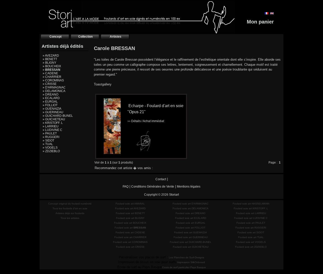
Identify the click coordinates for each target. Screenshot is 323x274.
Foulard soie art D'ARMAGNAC (190, 203)
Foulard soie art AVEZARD (130, 208)
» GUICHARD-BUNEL (58, 116)
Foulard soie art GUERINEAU (191, 237)
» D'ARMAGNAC (54, 87)
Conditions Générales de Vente (152, 186)
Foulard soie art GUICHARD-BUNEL (190, 242)
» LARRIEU (51, 126)
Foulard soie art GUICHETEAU (190, 246)
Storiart (174, 194)
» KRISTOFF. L (53, 123)
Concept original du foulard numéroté (70, 203)
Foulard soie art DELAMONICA (190, 208)
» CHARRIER (52, 77)
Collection (85, 36)
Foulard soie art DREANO (190, 213)
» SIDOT (48, 140)
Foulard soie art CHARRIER (130, 237)
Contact (160, 179)
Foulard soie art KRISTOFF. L (251, 208)
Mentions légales (188, 186)
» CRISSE (50, 84)
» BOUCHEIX (52, 66)
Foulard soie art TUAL (251, 237)
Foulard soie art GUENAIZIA (190, 232)
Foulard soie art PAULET (250, 222)
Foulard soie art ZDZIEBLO (251, 246)
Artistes (115, 36)
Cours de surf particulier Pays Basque (184, 267)
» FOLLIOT (50, 105)
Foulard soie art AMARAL (130, 203)
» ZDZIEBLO (51, 151)
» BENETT (50, 59)
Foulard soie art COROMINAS (130, 242)
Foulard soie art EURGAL (190, 222)
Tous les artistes (70, 218)
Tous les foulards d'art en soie (69, 208)
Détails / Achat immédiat (145, 121)
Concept (55, 36)
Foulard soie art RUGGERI (250, 227)
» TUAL (48, 144)
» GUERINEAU (53, 112)
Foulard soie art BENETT (130, 213)
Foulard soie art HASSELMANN (251, 203)
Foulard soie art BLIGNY (130, 218)
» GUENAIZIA (52, 108)
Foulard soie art (130, 227)
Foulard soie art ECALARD (190, 218)
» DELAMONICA (54, 91)
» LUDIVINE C (52, 130)
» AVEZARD (51, 55)
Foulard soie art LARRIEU (251, 213)
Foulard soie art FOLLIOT (190, 227)
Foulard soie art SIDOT (250, 232)
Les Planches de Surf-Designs (186, 257)
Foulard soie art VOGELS (251, 242)
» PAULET (50, 133)
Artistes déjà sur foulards (70, 213)
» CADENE (50, 73)
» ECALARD (51, 98)
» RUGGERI (51, 137)
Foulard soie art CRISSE (130, 246)
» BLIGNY (49, 62)
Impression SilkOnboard (191, 262)
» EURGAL (50, 101)
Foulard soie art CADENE (130, 232)
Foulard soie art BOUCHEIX (130, 222)
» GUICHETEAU (54, 119)
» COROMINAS (53, 80)
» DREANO (50, 94)
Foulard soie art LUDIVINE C (250, 218)
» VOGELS (50, 147)
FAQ (125, 186)
